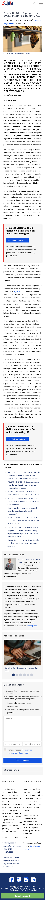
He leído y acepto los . (20, 751)
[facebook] (11, 879)
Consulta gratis (21, 896)
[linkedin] (33, 879)
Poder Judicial (32, 626)
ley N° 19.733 (19, 291)
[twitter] (19, 879)
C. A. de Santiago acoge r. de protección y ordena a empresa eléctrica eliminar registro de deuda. (23, 543)
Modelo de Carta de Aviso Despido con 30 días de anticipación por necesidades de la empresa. (23, 501)
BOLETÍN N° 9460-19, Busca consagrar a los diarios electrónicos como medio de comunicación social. (23, 485)
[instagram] (26, 879)
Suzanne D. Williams (15, 53)
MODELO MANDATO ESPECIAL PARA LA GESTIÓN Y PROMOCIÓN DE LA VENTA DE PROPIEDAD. (24, 520)
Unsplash (27, 53)
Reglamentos (9, 23)
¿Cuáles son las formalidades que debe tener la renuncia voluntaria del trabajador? (23, 511)
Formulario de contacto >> (17, 240)
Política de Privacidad (29, 890)
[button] (13, 675)
